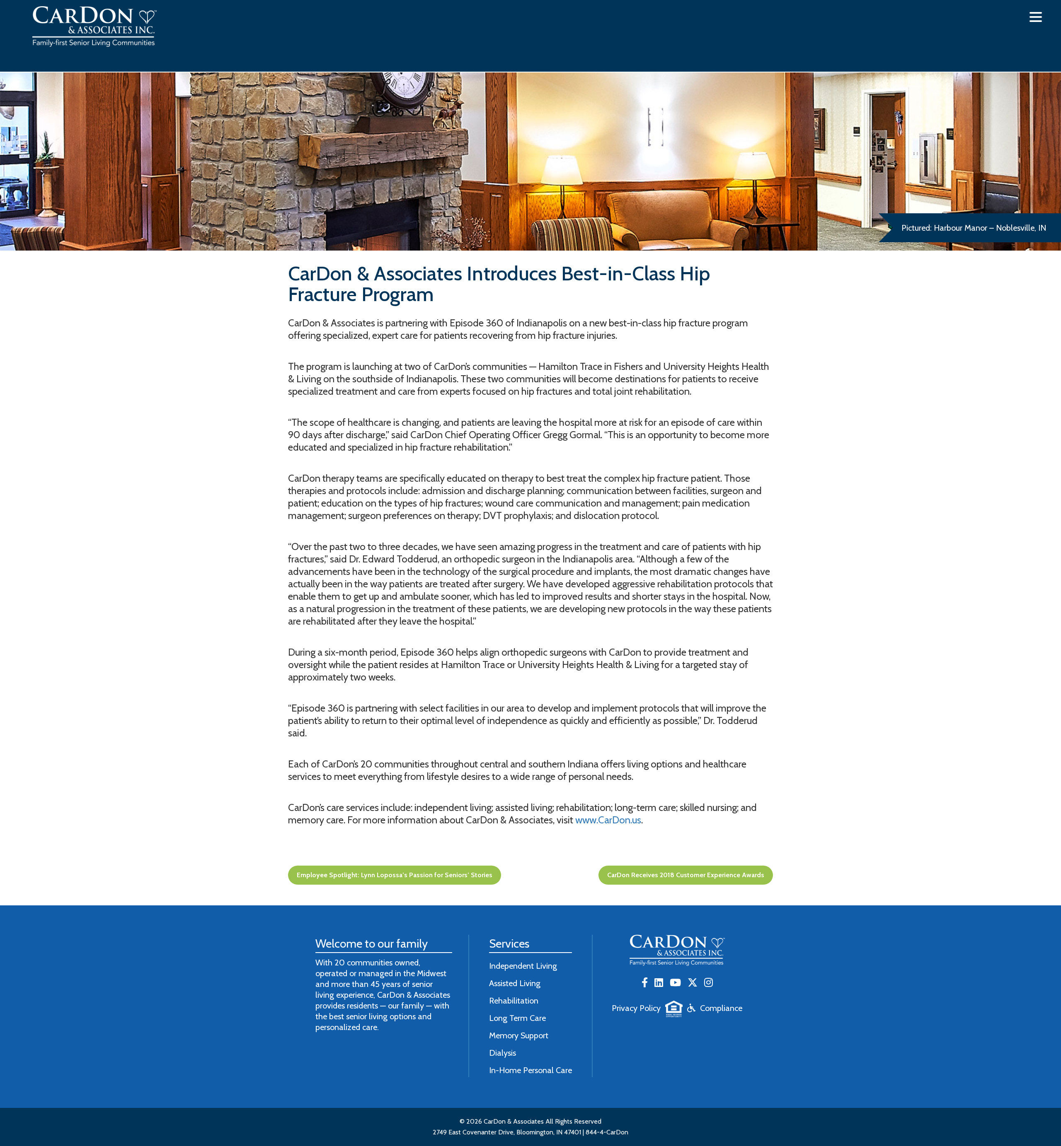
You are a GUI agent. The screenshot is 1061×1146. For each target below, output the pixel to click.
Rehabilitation (513, 1001)
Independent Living (523, 966)
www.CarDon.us (608, 820)
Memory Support (518, 1035)
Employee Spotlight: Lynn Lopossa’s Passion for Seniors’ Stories (394, 875)
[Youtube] (675, 983)
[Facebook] (645, 983)
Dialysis (502, 1053)
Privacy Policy (636, 1008)
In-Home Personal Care (530, 1070)
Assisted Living (514, 983)
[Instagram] (708, 983)
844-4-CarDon (607, 1132)
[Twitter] (692, 983)
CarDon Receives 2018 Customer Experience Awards (685, 875)
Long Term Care (517, 1018)
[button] (1036, 17)
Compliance (721, 1008)
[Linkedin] (659, 983)
